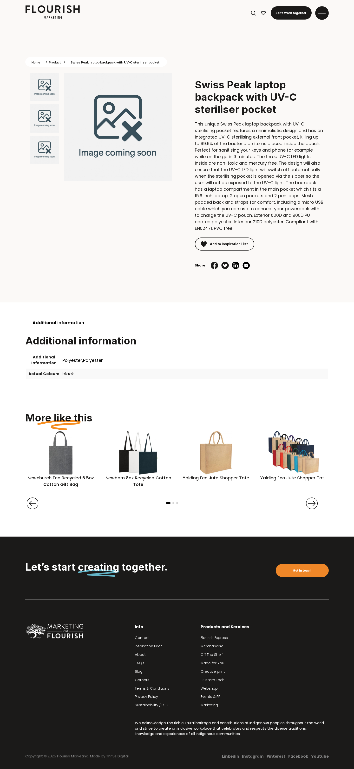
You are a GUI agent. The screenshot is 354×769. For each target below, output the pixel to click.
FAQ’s (139, 663)
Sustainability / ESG (151, 705)
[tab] (58, 322)
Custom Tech (212, 680)
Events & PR (211, 696)
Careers (142, 680)
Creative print (213, 671)
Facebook (298, 756)
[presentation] (32, 503)
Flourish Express (214, 637)
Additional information (58, 323)
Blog (139, 671)
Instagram (253, 756)
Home (36, 62)
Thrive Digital (117, 756)
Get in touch (302, 570)
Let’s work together (291, 13)
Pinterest (276, 756)
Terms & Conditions (152, 688)
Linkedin (230, 756)
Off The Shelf (212, 654)
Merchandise (212, 646)
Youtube (320, 756)
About (140, 654)
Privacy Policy (146, 696)
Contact (142, 637)
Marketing (209, 705)
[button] (168, 503)
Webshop (209, 688)
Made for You (212, 663)
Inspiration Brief (148, 646)
